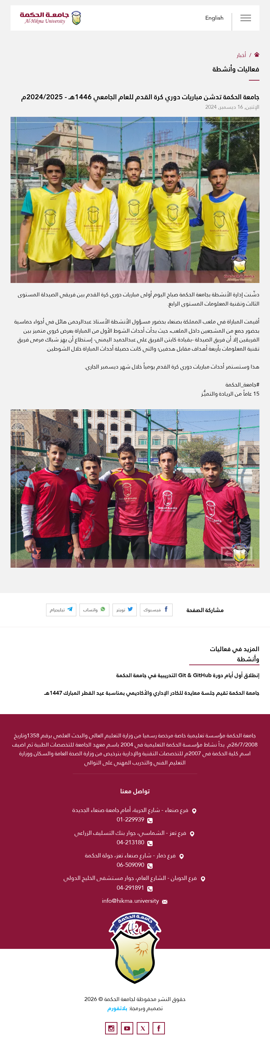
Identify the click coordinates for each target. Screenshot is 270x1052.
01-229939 (130, 819)
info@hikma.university (130, 901)
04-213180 (130, 842)
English (214, 18)
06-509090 (130, 865)
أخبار (241, 55)
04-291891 (130, 888)
